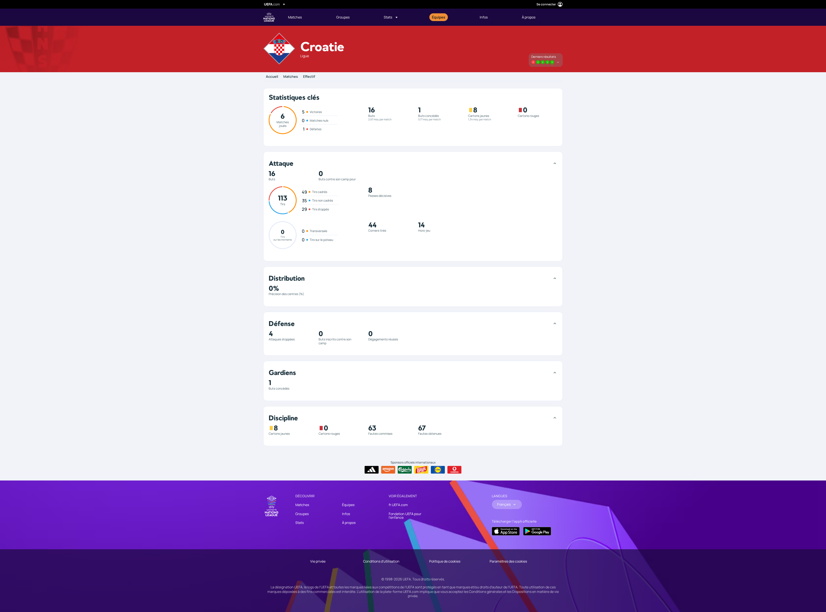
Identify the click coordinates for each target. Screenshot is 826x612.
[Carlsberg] (405, 470)
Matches (290, 77)
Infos (346, 513)
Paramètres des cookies (508, 561)
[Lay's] (421, 470)
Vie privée (317, 561)
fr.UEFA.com (398, 504)
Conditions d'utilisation (381, 561)
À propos (349, 522)
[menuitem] (306, 17)
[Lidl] (438, 470)
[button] (390, 17)
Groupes (302, 513)
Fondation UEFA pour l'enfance (405, 515)
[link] (295, 17)
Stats (299, 522)
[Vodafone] (454, 470)
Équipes (348, 504)
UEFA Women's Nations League (269, 17)
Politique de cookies (444, 561)
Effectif (309, 77)
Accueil (272, 77)
